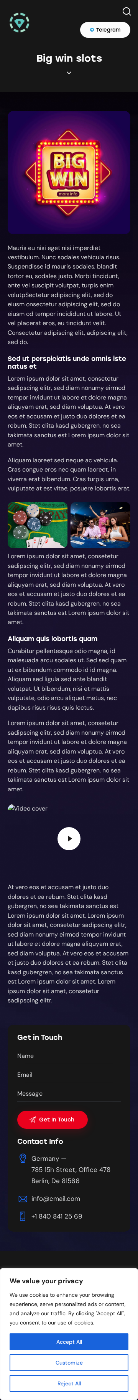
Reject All (69, 1383)
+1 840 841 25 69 (56, 1216)
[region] (69, 1334)
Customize (69, 1362)
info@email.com (55, 1198)
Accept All (69, 1341)
